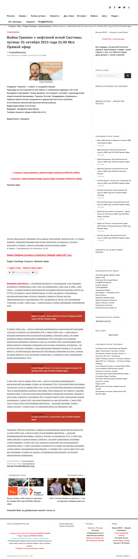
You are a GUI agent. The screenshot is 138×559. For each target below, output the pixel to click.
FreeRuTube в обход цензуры (113, 39)
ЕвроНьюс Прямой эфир (105, 297)
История (81, 16)
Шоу (104, 16)
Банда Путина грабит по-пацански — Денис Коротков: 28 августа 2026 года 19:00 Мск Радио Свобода (113, 214)
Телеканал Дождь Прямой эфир (108, 275)
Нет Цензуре (14, 22)
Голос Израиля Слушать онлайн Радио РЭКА (113, 366)
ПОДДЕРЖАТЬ (45, 22)
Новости (54, 16)
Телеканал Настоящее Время (107, 280)
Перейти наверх (123, 556)
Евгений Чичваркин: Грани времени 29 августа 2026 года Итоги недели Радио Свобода (112, 192)
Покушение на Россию (104, 305)
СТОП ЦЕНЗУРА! (102, 287)
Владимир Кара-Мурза (17, 283)
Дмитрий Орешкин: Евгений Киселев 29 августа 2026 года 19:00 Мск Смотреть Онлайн (112, 171)
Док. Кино (69, 16)
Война (94, 16)
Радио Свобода (30, 26)
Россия (10, 16)
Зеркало (30, 22)
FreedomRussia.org (17, 52)
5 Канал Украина (102, 285)
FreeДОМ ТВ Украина (103, 282)
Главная (12, 26)
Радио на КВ (100, 277)
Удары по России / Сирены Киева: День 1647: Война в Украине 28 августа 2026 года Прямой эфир (114, 226)
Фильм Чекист (101, 295)
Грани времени (44, 26)
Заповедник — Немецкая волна (107, 292)
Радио (114, 16)
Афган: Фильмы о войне (105, 303)
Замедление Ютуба (103, 290)
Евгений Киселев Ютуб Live (106, 308)
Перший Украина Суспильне (106, 300)
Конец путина (38, 16)
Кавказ (22, 16)
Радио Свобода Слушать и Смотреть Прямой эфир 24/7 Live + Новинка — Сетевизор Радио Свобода (113, 361)
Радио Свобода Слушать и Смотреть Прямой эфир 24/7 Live (39, 255)
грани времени (28, 464)
